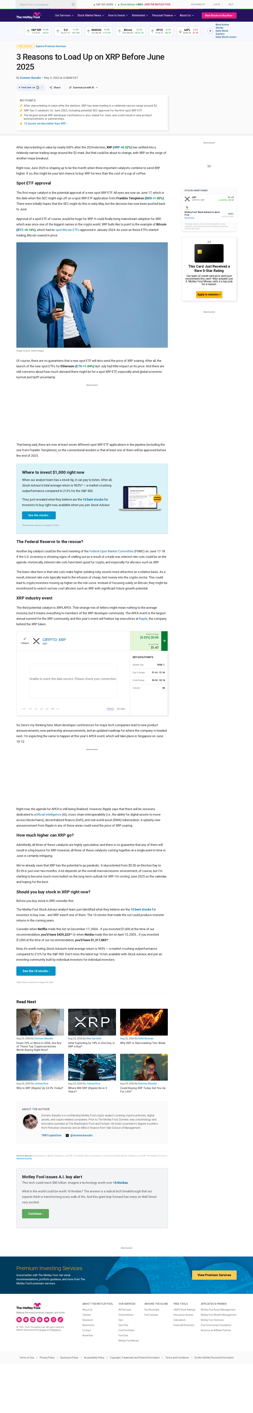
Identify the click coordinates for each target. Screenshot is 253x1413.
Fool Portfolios (126, 1330)
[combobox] (46, 4)
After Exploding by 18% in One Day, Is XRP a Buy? (91, 1044)
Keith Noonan (145, 1038)
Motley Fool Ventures (212, 1320)
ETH (79, 366)
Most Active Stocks (222, 26)
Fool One (123, 1335)
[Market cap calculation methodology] (164, 665)
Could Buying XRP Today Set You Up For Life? (143, 1089)
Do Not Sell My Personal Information (214, 1357)
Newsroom (88, 1325)
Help (230, 4)
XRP (117, 147)
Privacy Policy (47, 1357)
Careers (86, 1314)
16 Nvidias (120, 1182)
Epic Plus (123, 1325)
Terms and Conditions (177, 1357)
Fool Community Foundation (216, 1325)
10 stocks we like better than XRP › (45, 123)
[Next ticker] (210, 31)
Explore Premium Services (51, 46)
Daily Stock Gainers (222, 32)
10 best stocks (93, 499)
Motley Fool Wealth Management (219, 1314)
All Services (125, 1309)
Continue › (35, 1213)
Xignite (42, 1330)
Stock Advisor (126, 1314)
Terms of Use (26, 1357)
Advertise (87, 1335)
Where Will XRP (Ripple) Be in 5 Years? (87, 1089)
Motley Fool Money (129, 1340)
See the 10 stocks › (36, 971)
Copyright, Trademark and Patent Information (135, 1357)
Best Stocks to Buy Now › (219, 15)
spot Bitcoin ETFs (68, 230)
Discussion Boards (183, 1314)
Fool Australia (151, 1309)
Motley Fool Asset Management (218, 1309)
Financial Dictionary (183, 1325)
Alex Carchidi (93, 1038)
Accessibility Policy (94, 1357)
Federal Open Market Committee (111, 551)
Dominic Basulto (30, 77)
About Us (87, 1309)
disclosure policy (24, 1158)
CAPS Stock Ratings (184, 1309)
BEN (149, 198)
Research (87, 1320)
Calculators (179, 1320)
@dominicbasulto (81, 1135)
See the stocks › (39, 515)
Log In (217, 4)
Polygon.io (56, 1330)
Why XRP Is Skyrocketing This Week (142, 1043)
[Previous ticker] (19, 31)
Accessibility (198, 4)
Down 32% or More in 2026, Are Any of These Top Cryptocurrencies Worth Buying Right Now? (38, 1046)
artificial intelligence (47, 814)
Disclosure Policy (69, 1357)
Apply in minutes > (209, 294)
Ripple (143, 618)
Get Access (189, 218)
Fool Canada (151, 1314)
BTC (21, 230)
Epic (121, 1320)
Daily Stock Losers (226, 37)
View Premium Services (214, 1275)
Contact (86, 1330)
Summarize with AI (83, 87)
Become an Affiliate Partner (216, 1330)
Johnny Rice (41, 1083)
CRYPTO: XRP (54, 640)
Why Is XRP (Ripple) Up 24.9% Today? (39, 1088)
